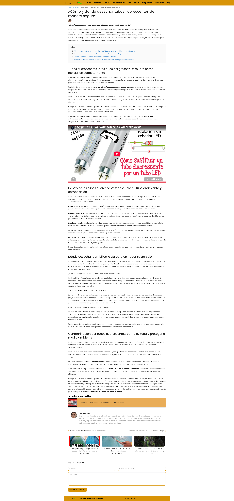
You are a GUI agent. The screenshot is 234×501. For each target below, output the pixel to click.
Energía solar (146, 3)
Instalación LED (119, 3)
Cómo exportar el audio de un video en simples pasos (88, 431)
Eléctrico (107, 3)
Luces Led (97, 3)
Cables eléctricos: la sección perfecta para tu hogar (146, 431)
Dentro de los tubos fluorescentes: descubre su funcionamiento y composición (102, 54)
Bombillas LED (133, 3)
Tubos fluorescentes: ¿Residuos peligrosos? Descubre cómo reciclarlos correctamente (104, 51)
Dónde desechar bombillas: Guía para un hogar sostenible (95, 57)
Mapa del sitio (130, 498)
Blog (168, 3)
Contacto (82, 498)
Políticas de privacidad (95, 498)
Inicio (88, 3)
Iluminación (159, 3)
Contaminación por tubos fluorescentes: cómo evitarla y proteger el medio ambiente (104, 60)
